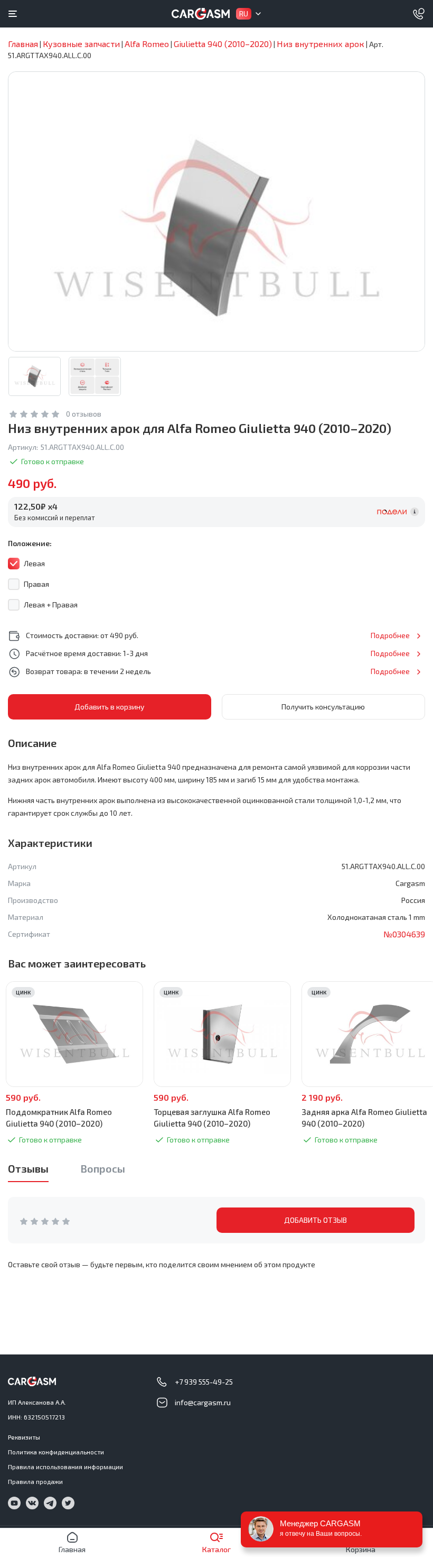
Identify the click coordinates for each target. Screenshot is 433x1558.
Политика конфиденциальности (56, 1451)
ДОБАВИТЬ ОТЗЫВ (315, 1219)
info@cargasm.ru (203, 1402)
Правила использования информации (65, 1466)
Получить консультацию (323, 706)
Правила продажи (35, 1481)
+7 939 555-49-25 (204, 1381)
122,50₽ (36, 506)
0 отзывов (83, 413)
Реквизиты (24, 1437)
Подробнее (390, 635)
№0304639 (404, 934)
